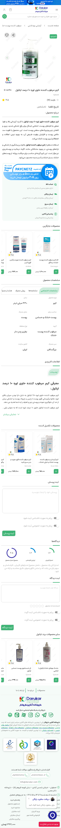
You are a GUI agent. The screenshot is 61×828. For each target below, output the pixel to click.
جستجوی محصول (14, 803)
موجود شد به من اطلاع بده (49, 824)
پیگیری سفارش (14, 819)
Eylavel (56, 94)
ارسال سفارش (15, 815)
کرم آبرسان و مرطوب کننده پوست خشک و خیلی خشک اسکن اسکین (48, 462)
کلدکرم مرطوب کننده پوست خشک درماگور (48, 261)
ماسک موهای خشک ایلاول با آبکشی (48, 669)
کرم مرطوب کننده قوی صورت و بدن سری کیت (20, 461)
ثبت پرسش (8, 533)
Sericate (28, 466)
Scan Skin (54, 466)
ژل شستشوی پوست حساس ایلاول (21, 669)
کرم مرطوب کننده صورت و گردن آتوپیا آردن (20, 261)
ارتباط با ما (20, 690)
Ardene (28, 266)
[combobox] (32, 16)
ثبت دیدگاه (7, 627)
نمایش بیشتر (9, 414)
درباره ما (31, 690)
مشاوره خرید (15, 807)
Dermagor (54, 266)
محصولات (41, 690)
